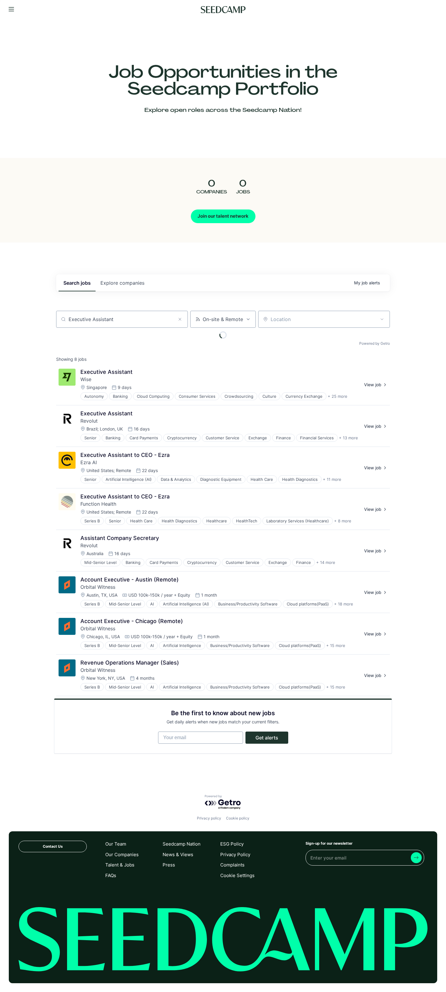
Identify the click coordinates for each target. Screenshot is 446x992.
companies (122, 283)
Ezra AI (88, 462)
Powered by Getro (374, 343)
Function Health (98, 504)
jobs (77, 283)
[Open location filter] (382, 319)
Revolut (89, 421)
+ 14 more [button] (325, 562)
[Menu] (11, 9)
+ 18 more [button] (343, 604)
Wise (85, 379)
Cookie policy (237, 818)
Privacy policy (209, 818)
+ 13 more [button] (348, 437)
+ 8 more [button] (342, 520)
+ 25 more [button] (337, 396)
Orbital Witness (97, 587)
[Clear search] (180, 319)
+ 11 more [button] (332, 479)
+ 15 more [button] (335, 645)
